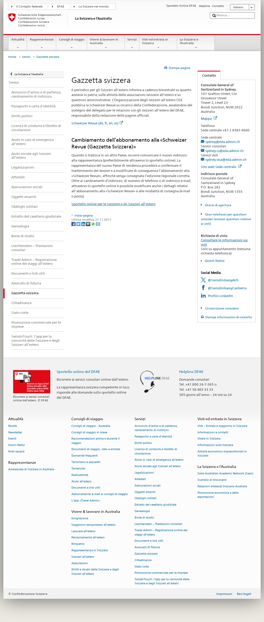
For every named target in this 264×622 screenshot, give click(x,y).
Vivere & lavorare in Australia (104, 41)
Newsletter (15, 432)
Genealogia (142, 511)
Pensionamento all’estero (88, 537)
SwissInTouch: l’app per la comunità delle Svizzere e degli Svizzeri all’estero (162, 581)
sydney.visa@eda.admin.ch (225, 159)
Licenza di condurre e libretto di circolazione (156, 451)
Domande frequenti (84, 456)
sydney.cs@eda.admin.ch (224, 151)
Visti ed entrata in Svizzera (155, 41)
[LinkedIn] (83, 224)
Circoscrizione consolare (221, 308)
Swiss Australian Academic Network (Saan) (225, 473)
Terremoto (78, 468)
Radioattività (79, 475)
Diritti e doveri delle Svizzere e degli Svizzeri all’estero (95, 572)
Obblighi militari (145, 498)
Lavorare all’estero (83, 531)
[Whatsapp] (93, 224)
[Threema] (88, 224)
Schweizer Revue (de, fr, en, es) (94, 123)
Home (12, 57)
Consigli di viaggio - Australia (90, 426)
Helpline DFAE (191, 371)
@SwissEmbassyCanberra (227, 288)
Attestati (140, 479)
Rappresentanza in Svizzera (89, 550)
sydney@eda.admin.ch (222, 142)
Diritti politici (143, 443)
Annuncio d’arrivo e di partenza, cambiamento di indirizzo (156, 428)
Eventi (12, 439)
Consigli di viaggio (71, 39)
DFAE (60, 6)
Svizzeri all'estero (82, 557)
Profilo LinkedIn (220, 296)
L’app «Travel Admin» (85, 500)
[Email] (98, 224)
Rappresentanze (42, 39)
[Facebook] (73, 224)
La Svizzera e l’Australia (189, 41)
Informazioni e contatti (212, 432)
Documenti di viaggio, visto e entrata (95, 449)
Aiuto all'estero (81, 481)
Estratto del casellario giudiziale (155, 505)
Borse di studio (144, 517)
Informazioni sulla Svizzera (215, 445)
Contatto (207, 75)
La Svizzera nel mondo (94, 6)
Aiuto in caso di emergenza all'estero (159, 460)
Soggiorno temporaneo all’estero (93, 525)
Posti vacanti (16, 451)
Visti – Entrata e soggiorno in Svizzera (222, 426)
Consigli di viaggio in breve (89, 432)
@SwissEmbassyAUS (223, 280)
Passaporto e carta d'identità (153, 436)
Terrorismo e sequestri (85, 462)
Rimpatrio (78, 544)
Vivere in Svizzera (208, 439)
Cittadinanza (143, 560)
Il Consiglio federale (29, 6)
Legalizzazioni (144, 472)
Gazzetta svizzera (146, 553)
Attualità (17, 39)
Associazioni (79, 563)
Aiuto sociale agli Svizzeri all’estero (158, 466)
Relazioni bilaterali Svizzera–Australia (222, 486)
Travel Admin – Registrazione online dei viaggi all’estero (161, 532)
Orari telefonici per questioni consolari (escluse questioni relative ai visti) (226, 219)
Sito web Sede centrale (219, 167)
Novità (12, 426)
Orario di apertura (217, 205)
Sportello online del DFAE (78, 371)
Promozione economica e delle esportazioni (217, 495)
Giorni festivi (215, 261)
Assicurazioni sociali (148, 485)
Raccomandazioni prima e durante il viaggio (95, 441)
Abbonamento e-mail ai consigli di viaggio (99, 494)
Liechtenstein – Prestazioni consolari (158, 524)
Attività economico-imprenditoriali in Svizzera (222, 453)
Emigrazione (79, 518)
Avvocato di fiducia (147, 547)
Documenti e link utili (85, 488)
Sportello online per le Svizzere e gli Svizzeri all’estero (113, 204)
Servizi (132, 39)
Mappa (206, 118)
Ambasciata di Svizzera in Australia (31, 469)
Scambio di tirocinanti (212, 480)
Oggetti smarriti (145, 492)
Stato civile (142, 566)
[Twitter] (78, 224)
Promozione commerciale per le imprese (161, 573)
